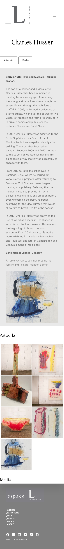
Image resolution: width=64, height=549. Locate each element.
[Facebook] (7, 534)
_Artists (10, 510)
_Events (10, 518)
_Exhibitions (12, 513)
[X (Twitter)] (31, 534)
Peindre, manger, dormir (34, 264)
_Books (10, 521)
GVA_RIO (21, 260)
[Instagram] (13, 534)
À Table (10, 260)
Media (25, 60)
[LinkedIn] (19, 534)
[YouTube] (25, 534)
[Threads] (37, 534)
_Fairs (9, 516)
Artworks (8, 60)
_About (10, 524)
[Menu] (54, 15)
